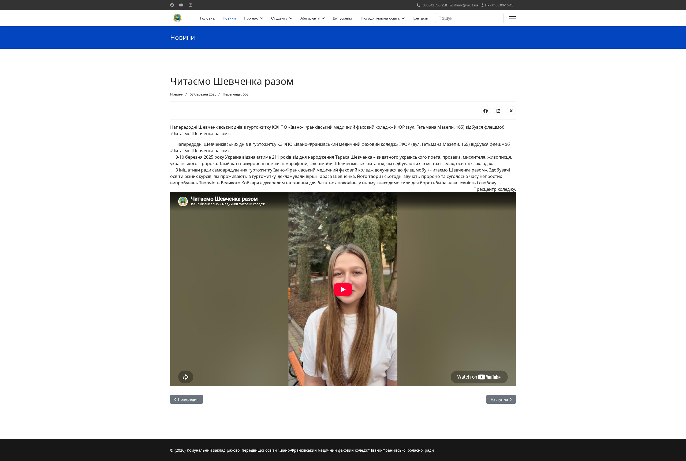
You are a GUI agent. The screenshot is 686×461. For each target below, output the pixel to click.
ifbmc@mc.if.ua (466, 5)
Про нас (251, 18)
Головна (207, 18)
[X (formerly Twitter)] (511, 110)
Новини (229, 18)
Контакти (420, 18)
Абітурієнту (310, 18)
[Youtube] (181, 4)
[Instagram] (190, 4)
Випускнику (343, 18)
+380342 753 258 (434, 5)
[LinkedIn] (498, 110)
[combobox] (469, 18)
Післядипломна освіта (380, 18)
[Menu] (512, 18)
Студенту (279, 18)
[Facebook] (172, 4)
